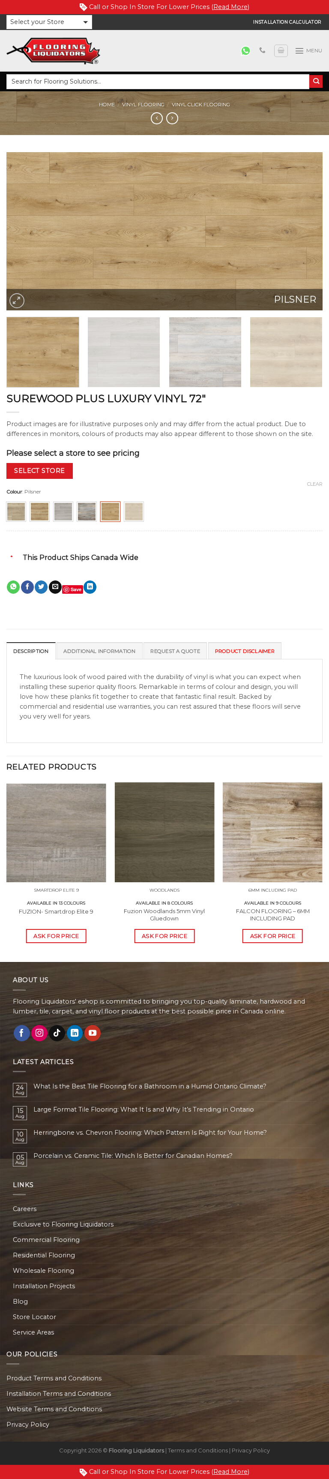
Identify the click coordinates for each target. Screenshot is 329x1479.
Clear (315, 484)
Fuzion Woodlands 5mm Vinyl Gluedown (164, 915)
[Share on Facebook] (27, 587)
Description (31, 651)
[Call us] (262, 50)
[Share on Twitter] (41, 587)
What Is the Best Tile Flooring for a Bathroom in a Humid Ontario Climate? (149, 1086)
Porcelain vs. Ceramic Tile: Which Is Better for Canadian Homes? (133, 1156)
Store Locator (34, 1317)
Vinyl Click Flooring (201, 105)
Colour (14, 492)
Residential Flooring (44, 1255)
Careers (24, 1209)
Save (76, 589)
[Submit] (316, 81)
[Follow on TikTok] (57, 1033)
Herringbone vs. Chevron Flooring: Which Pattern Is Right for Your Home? (150, 1132)
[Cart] (281, 51)
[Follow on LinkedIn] (75, 1033)
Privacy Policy (27, 1424)
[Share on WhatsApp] (13, 587)
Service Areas (33, 1332)
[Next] (305, 231)
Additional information (99, 651)
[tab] (31, 650)
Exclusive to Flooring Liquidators (63, 1224)
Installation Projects (44, 1286)
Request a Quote (175, 651)
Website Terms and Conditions (54, 1409)
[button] (49, 22)
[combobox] (157, 81)
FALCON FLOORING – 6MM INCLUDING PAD (273, 915)
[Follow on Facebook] (22, 1033)
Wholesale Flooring (43, 1271)
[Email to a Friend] (55, 587)
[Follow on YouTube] (92, 1033)
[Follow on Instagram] (39, 1033)
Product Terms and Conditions (54, 1378)
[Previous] (23, 231)
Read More (230, 7)
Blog (20, 1301)
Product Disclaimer (245, 651)
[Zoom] (16, 300)
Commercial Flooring (46, 1240)
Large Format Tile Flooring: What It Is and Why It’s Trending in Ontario (143, 1109)
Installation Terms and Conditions (58, 1394)
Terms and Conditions (198, 1450)
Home (107, 105)
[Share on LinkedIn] (90, 587)
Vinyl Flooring (143, 105)
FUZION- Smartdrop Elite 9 (56, 911)
